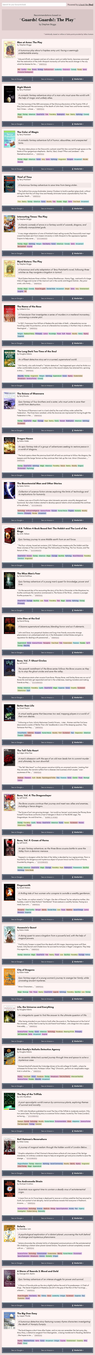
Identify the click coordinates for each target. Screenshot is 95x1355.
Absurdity (21, 376)
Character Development (25, 72)
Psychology (30, 468)
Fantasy (25, 114)
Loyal (28, 690)
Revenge (86, 778)
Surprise (20, 162)
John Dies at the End (28, 618)
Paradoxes (59, 1031)
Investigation (22, 1211)
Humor (38, 159)
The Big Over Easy (27, 1313)
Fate (46, 114)
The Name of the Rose (29, 306)
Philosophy (38, 334)
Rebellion (69, 910)
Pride (29, 69)
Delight (67, 289)
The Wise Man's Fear (28, 573)
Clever (25, 1343)
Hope (67, 114)
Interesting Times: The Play (32, 216)
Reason (68, 334)
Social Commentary (56, 1164)
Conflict (23, 69)
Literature (21, 558)
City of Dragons (26, 969)
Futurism (54, 511)
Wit (25, 291)
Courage (40, 421)
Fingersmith (23, 885)
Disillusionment (49, 69)
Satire (85, 69)
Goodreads (42, 238)
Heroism (62, 421)
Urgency (81, 1208)
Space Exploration (62, 1208)
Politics (87, 955)
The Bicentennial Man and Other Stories (39, 483)
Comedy (73, 69)
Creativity (80, 1341)
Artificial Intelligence (32, 511)
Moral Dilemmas (78, 556)
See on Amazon (46, 79)
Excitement (21, 423)
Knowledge (52, 334)
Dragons (80, 466)
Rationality (41, 1211)
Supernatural (57, 376)
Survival (26, 1121)
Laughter (20, 291)
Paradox (59, 201)
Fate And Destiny (65, 1076)
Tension (66, 822)
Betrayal (38, 910)
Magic (20, 114)
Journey (68, 600)
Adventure (32, 114)
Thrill (60, 733)
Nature (63, 466)
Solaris (21, 1226)
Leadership (58, 69)
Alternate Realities (77, 1076)
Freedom (20, 735)
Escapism (70, 159)
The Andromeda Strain (30, 1181)
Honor (49, 1296)
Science (39, 1208)
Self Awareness (22, 1034)
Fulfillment (27, 735)
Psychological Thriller (48, 778)
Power (59, 334)
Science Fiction (31, 378)
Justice (45, 334)
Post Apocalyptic (23, 1124)
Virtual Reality (22, 733)
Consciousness (41, 1253)
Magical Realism (23, 1164)
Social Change (78, 910)
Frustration (21, 1298)
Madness (20, 778)
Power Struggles (40, 289)
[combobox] (34, 4)
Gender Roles (51, 289)
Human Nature (62, 511)
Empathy (73, 688)
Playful (29, 825)
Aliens (69, 1121)
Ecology (31, 1124)
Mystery (86, 334)
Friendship (52, 114)
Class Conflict (29, 910)
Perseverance (77, 867)
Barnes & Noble (51, 817)
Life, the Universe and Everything (35, 1006)
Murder (38, 778)
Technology (21, 511)
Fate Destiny (46, 244)
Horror (29, 643)
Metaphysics (21, 378)
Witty (85, 1341)
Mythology (79, 114)
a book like (86, 4)
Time (19, 201)
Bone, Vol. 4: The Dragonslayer (34, 795)
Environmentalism (60, 1121)
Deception (21, 910)
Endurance (66, 69)
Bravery (34, 69)
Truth (63, 334)
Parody (79, 69)
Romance (21, 912)
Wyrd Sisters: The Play (29, 261)
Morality (49, 201)
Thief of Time (24, 177)
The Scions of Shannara (30, 393)
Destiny (72, 114)
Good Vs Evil (40, 114)
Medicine (46, 1208)
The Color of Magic (28, 132)
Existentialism (78, 376)
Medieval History (29, 334)
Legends (55, 992)
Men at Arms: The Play (29, 42)
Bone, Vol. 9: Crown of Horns (33, 840)
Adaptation (75, 1121)
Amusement (78, 159)
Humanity (78, 511)
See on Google (16, 79)
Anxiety (71, 1208)
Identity (44, 910)
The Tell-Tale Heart (27, 750)
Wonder (85, 159)
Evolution (38, 1124)
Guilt (33, 778)
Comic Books (29, 870)
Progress (71, 511)
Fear (72, 733)
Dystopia (20, 1121)
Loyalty (41, 688)
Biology (53, 1208)
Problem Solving (32, 1211)
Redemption (61, 114)
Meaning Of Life (69, 1031)
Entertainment (84, 289)
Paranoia (76, 643)
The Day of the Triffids (29, 1094)
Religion (38, 244)
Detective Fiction (29, 1341)
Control (75, 778)
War (19, 69)
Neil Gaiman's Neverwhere (32, 1139)
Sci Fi (88, 643)
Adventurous (22, 690)
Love (41, 600)
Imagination (62, 159)
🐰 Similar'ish (77, 79)
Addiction (31, 733)
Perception (46, 643)
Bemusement (22, 246)
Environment (22, 468)
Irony (43, 159)
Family (57, 421)
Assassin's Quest (26, 927)
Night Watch (24, 87)
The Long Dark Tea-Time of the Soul (37, 351)
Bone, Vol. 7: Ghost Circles (32, 660)
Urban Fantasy (22, 1166)
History (80, 334)
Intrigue (55, 1256)
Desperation (79, 733)
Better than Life (25, 705)
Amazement (42, 513)
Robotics (20, 513)
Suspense (21, 336)
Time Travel (76, 201)
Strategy (40, 69)
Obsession (27, 778)
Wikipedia (43, 64)
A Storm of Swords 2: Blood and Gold (37, 1271)
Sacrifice (61, 556)
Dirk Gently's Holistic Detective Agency (38, 1049)
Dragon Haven (25, 438)
